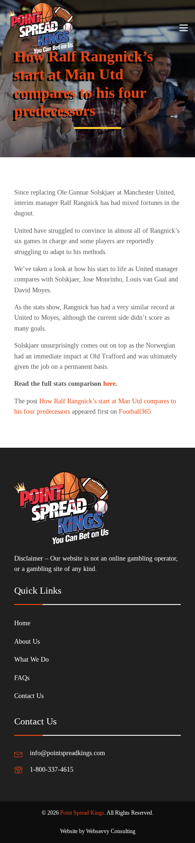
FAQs (21, 677)
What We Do (31, 659)
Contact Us (29, 695)
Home (22, 623)
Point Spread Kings (82, 812)
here (109, 383)
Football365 (135, 411)
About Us (27, 641)
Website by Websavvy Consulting (97, 831)
